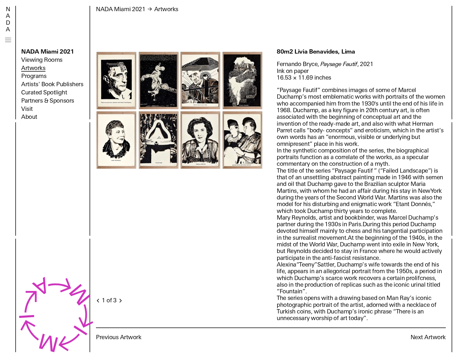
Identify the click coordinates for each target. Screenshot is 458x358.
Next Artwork (428, 337)
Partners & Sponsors (47, 100)
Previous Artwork (119, 337)
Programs (33, 76)
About (29, 116)
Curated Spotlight (44, 92)
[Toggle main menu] (8, 40)
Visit (27, 109)
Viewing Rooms (42, 59)
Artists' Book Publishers (52, 84)
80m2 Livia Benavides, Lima (316, 51)
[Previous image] (98, 300)
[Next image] (120, 300)
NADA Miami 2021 (47, 51)
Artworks (33, 68)
